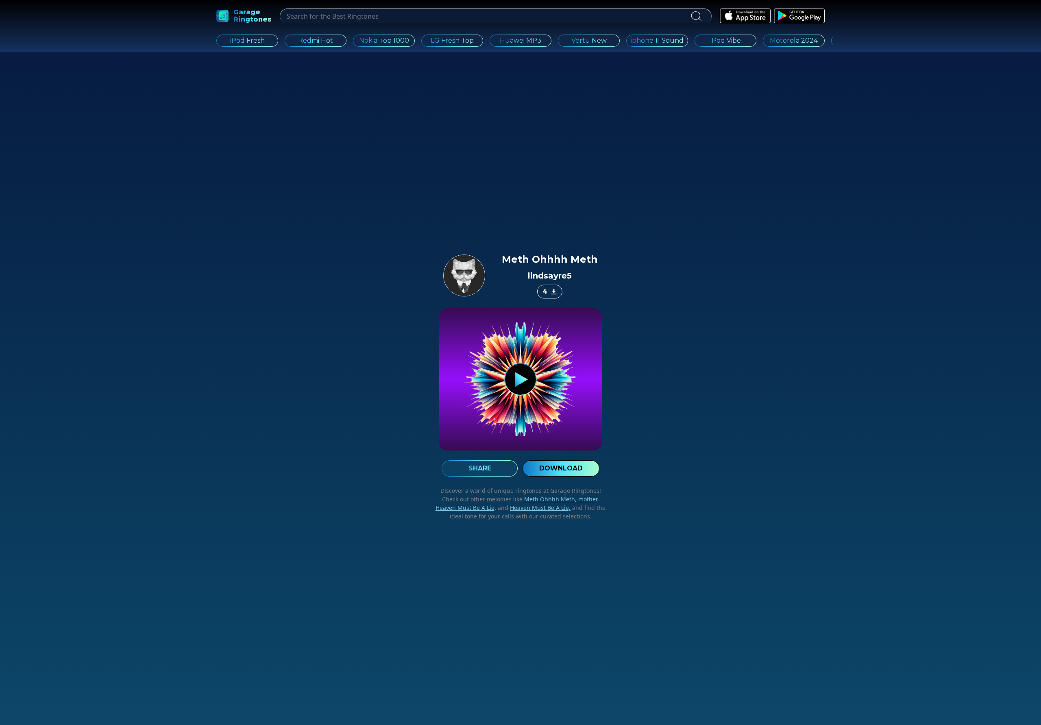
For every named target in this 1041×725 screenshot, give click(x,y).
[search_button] (696, 16)
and (533, 508)
